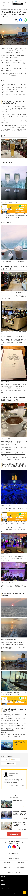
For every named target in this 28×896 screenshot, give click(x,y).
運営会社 (3, 877)
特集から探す (21, 863)
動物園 (25, 818)
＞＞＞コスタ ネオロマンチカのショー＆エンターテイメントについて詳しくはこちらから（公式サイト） (13, 586)
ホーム (2, 5)
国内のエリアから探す (14, 853)
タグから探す (7, 863)
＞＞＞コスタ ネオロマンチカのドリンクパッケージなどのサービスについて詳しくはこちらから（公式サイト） (13, 453)
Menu (25, 2)
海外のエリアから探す (14, 858)
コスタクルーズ (15, 759)
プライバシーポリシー (6, 889)
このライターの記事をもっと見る (16, 786)
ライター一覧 (7, 867)
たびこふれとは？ (21, 867)
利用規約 (3, 885)
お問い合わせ (4, 881)
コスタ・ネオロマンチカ (8, 763)
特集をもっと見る (14, 834)
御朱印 (25, 807)
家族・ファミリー (23, 829)
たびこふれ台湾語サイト (14, 872)
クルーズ (5, 759)
